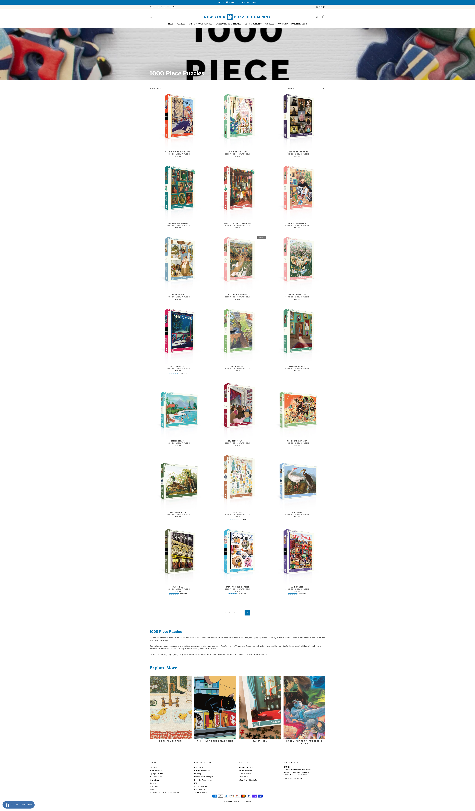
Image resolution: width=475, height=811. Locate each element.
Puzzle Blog (154, 786)
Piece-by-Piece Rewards (204, 780)
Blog (151, 7)
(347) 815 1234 (289, 767)
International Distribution (248, 780)
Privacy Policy (199, 789)
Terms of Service (200, 793)
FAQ (195, 783)
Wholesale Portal (245, 771)
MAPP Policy (243, 777)
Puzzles (181, 23)
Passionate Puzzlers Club (292, 23)
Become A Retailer (246, 768)
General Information (202, 771)
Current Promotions (201, 786)
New (170, 23)
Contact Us (171, 7)
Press (152, 789)
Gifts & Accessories (200, 23)
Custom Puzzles (245, 774)
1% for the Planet (156, 771)
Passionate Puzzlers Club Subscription (164, 793)
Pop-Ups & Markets (157, 774)
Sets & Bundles (253, 23)
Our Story (153, 768)
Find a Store (160, 7)
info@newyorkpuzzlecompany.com (297, 769)
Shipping (197, 774)
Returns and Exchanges (203, 777)
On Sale (269, 23)
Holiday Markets (156, 777)
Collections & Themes (228, 23)
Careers (153, 783)
